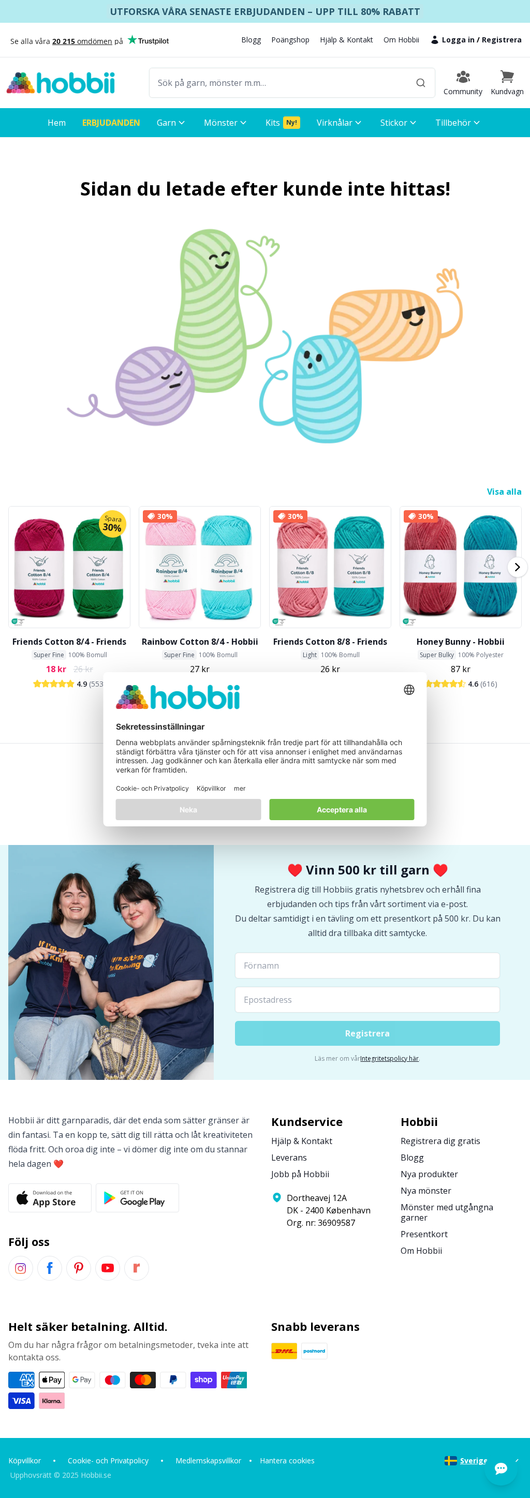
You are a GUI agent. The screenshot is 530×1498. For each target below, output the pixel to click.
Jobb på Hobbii (300, 1174)
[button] (507, 83)
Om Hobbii (401, 40)
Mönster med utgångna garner (447, 1212)
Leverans (289, 1157)
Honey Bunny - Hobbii (461, 641)
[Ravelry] (136, 1268)
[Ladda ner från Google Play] (137, 1197)
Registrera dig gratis (440, 1141)
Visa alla (504, 491)
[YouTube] (107, 1268)
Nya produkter (429, 1174)
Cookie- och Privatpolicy (108, 1460)
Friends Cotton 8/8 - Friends (330, 641)
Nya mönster (426, 1190)
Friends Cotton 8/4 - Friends (69, 641)
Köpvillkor (24, 1460)
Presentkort (424, 1234)
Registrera (502, 40)
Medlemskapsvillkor (208, 1460)
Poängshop (290, 40)
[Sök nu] (421, 82)
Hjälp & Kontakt (346, 40)
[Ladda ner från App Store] (50, 1197)
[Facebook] (49, 1268)
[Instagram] (20, 1268)
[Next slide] (517, 567)
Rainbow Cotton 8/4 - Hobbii (200, 641)
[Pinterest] (78, 1268)
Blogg (251, 40)
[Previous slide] (12, 567)
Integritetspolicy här (389, 1058)
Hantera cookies (287, 1460)
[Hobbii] (60, 83)
